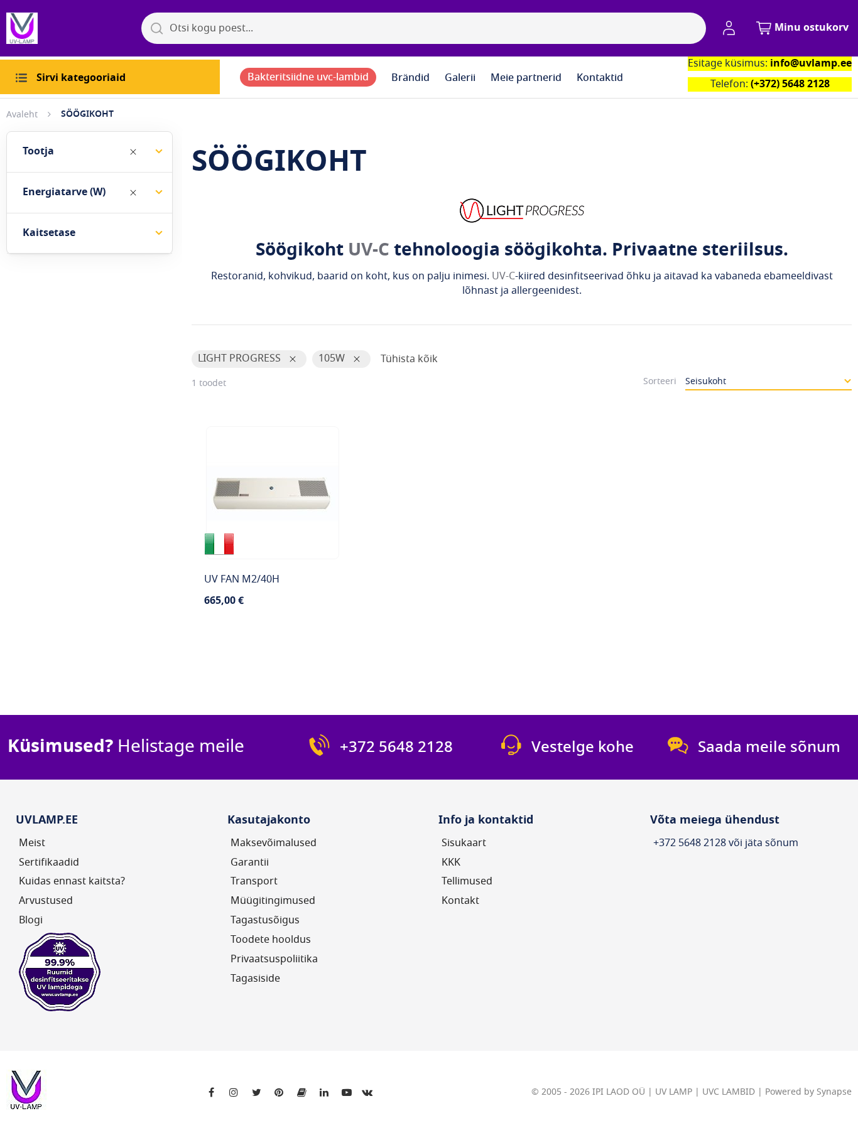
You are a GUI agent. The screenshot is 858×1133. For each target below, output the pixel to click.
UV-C (368, 249)
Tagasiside (255, 978)
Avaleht (22, 114)
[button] (731, 28)
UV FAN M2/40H (242, 579)
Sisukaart (464, 843)
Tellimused (467, 881)
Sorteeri (659, 381)
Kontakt (460, 900)
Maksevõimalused (274, 843)
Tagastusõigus (265, 920)
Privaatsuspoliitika (274, 959)
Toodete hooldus (271, 939)
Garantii (250, 862)
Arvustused (46, 900)
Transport (254, 881)
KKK (451, 862)
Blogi (31, 920)
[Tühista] (133, 151)
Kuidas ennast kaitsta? (72, 881)
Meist (32, 843)
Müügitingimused (273, 900)
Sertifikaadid (49, 862)
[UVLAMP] (69, 28)
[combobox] (423, 28)
